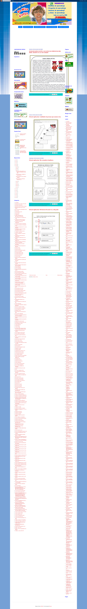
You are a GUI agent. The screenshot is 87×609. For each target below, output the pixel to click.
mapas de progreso (17, 345)
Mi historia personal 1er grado (35, 254)
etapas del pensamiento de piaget (19, 272)
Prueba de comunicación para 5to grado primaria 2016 (20, 451)
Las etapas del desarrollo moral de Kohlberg (20, 331)
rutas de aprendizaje (18, 485)
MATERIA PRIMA (18, 349)
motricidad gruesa (17, 358)
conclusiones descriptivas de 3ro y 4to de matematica (21, 227)
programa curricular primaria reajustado (20, 418)
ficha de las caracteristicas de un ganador (37, 154)
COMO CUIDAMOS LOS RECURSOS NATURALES (19, 216)
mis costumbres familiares (43, 205)
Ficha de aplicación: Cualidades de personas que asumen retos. (45, 116)
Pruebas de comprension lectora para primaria (20, 472)
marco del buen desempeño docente (20, 346)
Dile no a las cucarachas (18, 251)
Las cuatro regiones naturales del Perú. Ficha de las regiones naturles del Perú (20, 329)
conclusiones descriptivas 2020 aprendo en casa (20, 225)
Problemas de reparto (18, 413)
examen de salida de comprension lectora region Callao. (20, 280)
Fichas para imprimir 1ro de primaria (20, 307)
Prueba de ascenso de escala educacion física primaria (20, 443)
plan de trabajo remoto (18, 381)
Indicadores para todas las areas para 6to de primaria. (20, 319)
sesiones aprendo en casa (69, 568)
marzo (17, 184)
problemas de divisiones (18, 411)
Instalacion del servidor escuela (69, 285)
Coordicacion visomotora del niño (20, 230)
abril (17, 182)
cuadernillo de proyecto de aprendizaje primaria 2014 (20, 240)
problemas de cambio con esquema (69, 408)
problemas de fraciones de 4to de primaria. (19, 405)
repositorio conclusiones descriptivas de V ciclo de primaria (20, 482)
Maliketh (42, 606)
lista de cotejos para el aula (18, 341)
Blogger (50, 606)
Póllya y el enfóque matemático (19, 393)
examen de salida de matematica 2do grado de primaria (20, 284)
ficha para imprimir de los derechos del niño (20, 302)
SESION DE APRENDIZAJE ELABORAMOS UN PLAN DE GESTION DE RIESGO (20, 503)
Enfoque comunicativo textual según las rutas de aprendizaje (20, 265)
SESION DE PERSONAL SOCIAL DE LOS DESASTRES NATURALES (21, 510)
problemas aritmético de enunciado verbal (21, 401)
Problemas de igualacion (18, 412)
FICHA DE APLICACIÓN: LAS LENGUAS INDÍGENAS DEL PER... (21, 172)
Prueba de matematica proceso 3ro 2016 (20, 462)
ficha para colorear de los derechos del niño (20, 298)
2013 (16, 197)
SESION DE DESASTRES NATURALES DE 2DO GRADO (20, 508)
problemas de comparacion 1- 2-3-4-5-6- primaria (20, 410)
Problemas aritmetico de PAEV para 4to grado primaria (20, 403)
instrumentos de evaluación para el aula (20, 322)
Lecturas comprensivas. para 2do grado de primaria (20, 337)
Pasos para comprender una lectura (20, 373)
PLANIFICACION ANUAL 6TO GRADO (20, 388)
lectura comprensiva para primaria (20, 333)
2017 (16, 191)
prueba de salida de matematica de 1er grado (20, 467)
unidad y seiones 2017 (18, 527)
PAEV (16, 369)
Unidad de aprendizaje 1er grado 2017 (20, 520)
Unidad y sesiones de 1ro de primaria (20, 519)
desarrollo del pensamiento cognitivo (20, 250)
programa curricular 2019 (18, 419)
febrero (17, 185)
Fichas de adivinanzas (18, 303)
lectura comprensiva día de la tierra (20, 332)
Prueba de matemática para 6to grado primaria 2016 (20, 461)
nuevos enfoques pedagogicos (19, 364)
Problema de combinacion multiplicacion (68, 387)
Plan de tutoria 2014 (18, 376)
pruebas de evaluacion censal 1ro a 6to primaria (20, 477)
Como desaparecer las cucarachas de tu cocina (20, 218)
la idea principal (17, 325)
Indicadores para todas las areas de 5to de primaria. (21, 317)
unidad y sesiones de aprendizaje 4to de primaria (20, 529)
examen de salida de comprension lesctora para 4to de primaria (19, 282)
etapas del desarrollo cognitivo (19, 271)
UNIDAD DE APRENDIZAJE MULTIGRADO (19, 524)
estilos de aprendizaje (69, 207)
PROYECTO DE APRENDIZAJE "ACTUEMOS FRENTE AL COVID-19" (23, 147)
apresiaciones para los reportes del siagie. (21, 206)
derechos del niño (17, 247)
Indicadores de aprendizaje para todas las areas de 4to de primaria (20, 315)
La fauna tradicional (18, 324)
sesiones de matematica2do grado (19, 515)
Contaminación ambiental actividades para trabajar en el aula (20, 229)
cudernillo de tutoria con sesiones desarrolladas (19, 244)
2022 (16, 162)
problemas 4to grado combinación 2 (20, 400)
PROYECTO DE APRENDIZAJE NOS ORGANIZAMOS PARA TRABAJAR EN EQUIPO (21, 437)
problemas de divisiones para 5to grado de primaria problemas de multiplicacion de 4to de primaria (20, 398)
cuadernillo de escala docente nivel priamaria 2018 (20, 236)
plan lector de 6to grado (18, 386)
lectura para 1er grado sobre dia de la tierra (20, 335)
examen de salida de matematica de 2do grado (20, 286)
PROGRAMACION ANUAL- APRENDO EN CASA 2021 (19, 424)
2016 (16, 193)
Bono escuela (17, 210)
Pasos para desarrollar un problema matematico (20, 372)
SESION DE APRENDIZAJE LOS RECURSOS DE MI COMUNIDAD (20, 506)
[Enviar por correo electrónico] (52, 94)
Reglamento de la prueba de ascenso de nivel (20, 480)
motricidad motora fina (18, 359)
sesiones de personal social (19, 516)
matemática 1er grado (18, 348)
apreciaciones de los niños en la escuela (20, 203)
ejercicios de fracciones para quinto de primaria (20, 258)
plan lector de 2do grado (18, 385)
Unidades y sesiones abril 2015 (19, 530)
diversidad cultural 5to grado (19, 252)
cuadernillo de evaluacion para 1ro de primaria (20, 238)
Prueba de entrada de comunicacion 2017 (21, 454)
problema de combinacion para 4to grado (20, 396)
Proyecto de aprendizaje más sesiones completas (20, 433)
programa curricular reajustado (19, 420)
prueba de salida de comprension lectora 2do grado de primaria (20, 465)
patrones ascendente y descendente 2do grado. (20, 375)
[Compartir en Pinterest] (56, 94)
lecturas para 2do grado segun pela (20, 338)
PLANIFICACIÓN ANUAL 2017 (22, 140)
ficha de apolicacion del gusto (19, 291)
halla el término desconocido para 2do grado (20, 312)
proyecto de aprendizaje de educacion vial (21, 431)
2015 (16, 194)
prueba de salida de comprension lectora (20, 463)
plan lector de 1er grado (69, 373)
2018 (16, 190)
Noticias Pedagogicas (18, 362)
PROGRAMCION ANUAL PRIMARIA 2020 (19, 426)
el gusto (16, 261)
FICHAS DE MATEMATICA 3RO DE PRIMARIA (20, 305)
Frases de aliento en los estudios (19, 309)
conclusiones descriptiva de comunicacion (19, 222)
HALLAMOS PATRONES (19, 313)
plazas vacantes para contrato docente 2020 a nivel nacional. (20, 392)
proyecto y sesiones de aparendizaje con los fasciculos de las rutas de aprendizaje (20, 440)
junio (17, 169)
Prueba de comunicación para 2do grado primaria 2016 (20, 447)
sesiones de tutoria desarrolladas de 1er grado (20, 518)
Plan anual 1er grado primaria (69, 365)
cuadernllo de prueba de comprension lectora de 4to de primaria (20, 242)
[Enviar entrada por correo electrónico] (50, 94)
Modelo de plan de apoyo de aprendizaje (20, 355)
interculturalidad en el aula (18, 323)
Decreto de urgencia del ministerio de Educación (20, 246)
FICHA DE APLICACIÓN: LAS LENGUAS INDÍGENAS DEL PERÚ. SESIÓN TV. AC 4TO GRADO (45, 52)
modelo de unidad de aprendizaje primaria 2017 (19, 357)
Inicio (46, 275)
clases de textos (68, 136)
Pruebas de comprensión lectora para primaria (20, 474)
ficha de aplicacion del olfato (19, 289)
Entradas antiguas (59, 275)
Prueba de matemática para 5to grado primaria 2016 (20, 459)
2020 (16, 165)
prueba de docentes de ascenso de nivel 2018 (20, 453)
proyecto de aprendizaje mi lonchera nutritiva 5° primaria (20, 435)
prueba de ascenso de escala (19, 441)
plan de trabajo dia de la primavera (20, 380)
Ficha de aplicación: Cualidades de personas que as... (21, 175)
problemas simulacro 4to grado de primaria (20, 415)
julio (17, 168)
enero (17, 187)
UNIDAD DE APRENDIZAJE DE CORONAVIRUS (20, 522)
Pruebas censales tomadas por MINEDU (21, 468)
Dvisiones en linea (17, 256)
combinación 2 (17, 214)
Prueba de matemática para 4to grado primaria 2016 (20, 456)
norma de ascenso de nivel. (19, 360)
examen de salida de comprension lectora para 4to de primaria (20, 278)
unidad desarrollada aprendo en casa (20, 526)
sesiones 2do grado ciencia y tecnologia (20, 511)
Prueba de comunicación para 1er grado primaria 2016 (20, 445)
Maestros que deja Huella (18, 344)
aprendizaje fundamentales (18, 204)
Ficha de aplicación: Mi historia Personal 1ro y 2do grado (43, 209)
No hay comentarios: (46, 94)
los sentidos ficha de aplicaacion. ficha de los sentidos (21, 343)
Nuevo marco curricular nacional (19, 363)
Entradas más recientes (32, 275)
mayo (17, 181)
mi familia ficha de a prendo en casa (20, 350)
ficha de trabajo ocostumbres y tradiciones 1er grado (19, 294)
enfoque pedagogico (18, 266)
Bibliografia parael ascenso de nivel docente (20, 208)
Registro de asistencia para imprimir (20, 478)
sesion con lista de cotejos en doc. (20, 491)
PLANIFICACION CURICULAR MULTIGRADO (20, 390)
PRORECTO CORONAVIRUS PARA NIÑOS (20, 428)
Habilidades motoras (18, 310)
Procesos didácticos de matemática (20, 416)
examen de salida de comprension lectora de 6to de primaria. (20, 276)
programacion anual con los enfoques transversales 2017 (20, 422)
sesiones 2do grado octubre (19, 512)
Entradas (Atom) (35, 276)
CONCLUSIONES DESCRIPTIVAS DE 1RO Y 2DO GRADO (23, 151)
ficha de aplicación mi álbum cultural (20, 290)
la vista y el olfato (68, 293)
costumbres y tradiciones (18, 232)
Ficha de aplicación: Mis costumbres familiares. (41, 160)
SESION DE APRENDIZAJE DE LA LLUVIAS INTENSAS (20, 501)
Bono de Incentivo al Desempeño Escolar (21, 209)
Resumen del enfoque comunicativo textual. (20, 484)
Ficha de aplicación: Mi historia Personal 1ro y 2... (20, 179)
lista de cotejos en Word (69, 312)
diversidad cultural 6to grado (19, 253)
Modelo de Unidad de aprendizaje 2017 (23, 134)
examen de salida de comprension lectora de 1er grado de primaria (20, 274)
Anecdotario (17, 202)
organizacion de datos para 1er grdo (20, 367)
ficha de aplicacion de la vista (19, 288)
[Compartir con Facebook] (55, 94)
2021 (16, 164)
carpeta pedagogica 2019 (18, 211)
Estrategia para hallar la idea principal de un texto (20, 270)
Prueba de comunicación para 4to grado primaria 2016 (20, 449)
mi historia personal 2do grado (43, 254)
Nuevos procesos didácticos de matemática (19, 366)
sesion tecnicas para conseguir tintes (20, 490)
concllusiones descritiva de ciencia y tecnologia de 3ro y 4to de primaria (20, 220)
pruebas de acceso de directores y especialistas (19, 470)
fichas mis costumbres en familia (36, 205)
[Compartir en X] (54, 94)
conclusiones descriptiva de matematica (20, 223)
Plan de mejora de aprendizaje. (19, 379)
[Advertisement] (43, 37)
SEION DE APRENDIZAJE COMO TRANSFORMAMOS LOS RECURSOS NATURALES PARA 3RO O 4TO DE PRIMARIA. (20, 488)
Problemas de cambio (18, 406)
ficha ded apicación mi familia (19, 296)
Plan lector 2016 (17, 382)
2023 (16, 161)
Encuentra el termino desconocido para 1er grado (20, 263)
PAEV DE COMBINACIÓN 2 (19, 370)
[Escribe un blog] (53, 94)
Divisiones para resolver (69, 191)
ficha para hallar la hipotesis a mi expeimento (19, 300)
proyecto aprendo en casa (18, 429)
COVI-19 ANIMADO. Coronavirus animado (20, 234)
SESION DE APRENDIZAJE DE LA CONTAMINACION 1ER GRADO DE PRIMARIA (21, 498)
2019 (16, 188)
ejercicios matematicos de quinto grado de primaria (20, 260)
